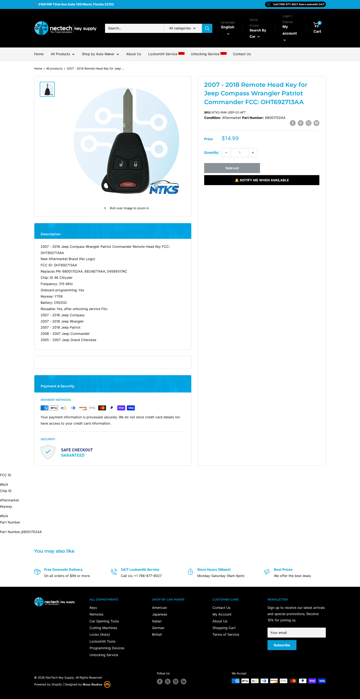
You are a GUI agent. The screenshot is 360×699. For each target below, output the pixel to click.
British (157, 634)
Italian (156, 621)
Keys (93, 608)
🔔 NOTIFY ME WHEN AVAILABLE (262, 180)
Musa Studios (92, 684)
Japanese (159, 614)
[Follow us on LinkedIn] (183, 681)
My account (289, 30)
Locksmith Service (166, 54)
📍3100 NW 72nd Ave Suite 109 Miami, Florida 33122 (74, 4)
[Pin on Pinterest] (301, 123)
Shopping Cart (224, 628)
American (159, 608)
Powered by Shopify (48, 684)
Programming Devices (107, 648)
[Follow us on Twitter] (168, 681)
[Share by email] (316, 123)
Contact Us (242, 54)
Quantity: (211, 152)
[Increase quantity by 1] (253, 152)
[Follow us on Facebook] (160, 681)
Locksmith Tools (102, 641)
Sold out (232, 168)
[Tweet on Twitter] (308, 123)
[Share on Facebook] (293, 123)
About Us (133, 54)
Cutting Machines (103, 628)
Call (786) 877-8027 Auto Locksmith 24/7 (298, 4)
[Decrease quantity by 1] (226, 152)
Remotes (96, 614)
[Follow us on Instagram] (176, 681)
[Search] (207, 28)
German (158, 628)
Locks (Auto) (100, 634)
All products (54, 68)
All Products (60, 54)
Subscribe (282, 645)
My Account (221, 614)
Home (39, 54)
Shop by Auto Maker (98, 54)
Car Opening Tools (104, 621)
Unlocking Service (208, 54)
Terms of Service (225, 634)
